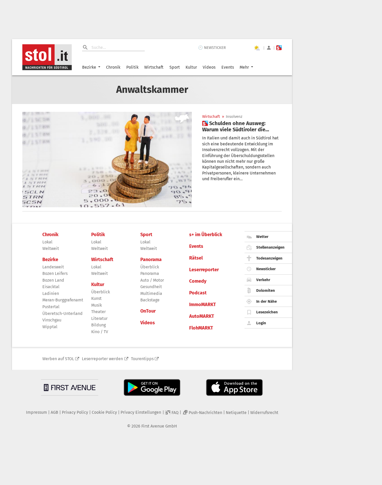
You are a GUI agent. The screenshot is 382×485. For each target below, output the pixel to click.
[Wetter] (256, 48)
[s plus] (279, 47)
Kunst (96, 298)
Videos (209, 67)
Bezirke (89, 67)
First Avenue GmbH (159, 426)
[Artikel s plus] (107, 159)
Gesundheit (151, 286)
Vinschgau (51, 320)
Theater (98, 311)
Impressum (36, 412)
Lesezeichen (267, 312)
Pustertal (51, 306)
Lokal (47, 242)
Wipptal (49, 326)
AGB (54, 412)
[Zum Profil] (269, 47)
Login (261, 323)
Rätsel (196, 258)
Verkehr (263, 279)
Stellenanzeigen (270, 247)
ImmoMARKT (202, 304)
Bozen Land (53, 280)
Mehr (244, 67)
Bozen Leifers (55, 273)
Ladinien (50, 293)
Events (227, 67)
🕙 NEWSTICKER (212, 47)
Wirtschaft (153, 67)
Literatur (99, 318)
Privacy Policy (75, 412)
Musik (96, 305)
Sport (174, 67)
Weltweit (50, 248)
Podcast (198, 293)
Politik (132, 67)
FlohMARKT (201, 328)
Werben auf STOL (58, 358)
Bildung (98, 324)
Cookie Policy (104, 412)
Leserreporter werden (102, 358)
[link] (242, 126)
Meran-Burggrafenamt (62, 300)
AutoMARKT (201, 316)
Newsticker (266, 269)
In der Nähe (266, 301)
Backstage (150, 300)
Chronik (113, 67)
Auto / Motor (152, 280)
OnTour (148, 311)
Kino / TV (99, 331)
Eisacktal (51, 286)
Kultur (191, 67)
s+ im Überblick (205, 234)
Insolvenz (234, 116)
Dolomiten (265, 290)
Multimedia (151, 293)
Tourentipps (142, 358)
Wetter (262, 236)
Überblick (100, 291)
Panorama (151, 259)
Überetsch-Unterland (62, 313)
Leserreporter (204, 270)
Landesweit (53, 266)
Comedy (197, 281)
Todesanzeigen (269, 258)
